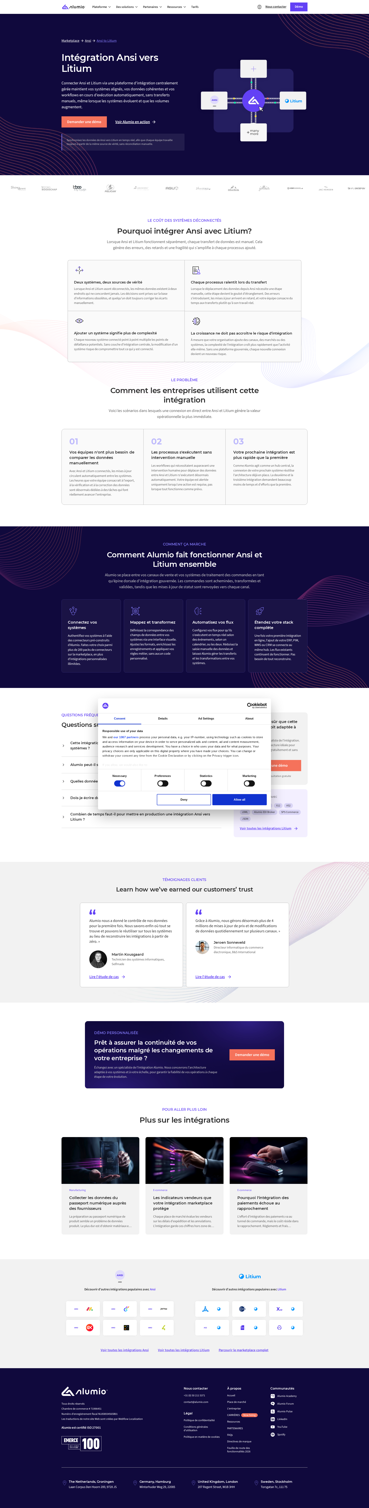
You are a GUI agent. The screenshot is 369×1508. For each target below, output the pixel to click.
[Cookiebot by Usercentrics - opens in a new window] (250, 706)
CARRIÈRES (241, 1415)
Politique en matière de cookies (202, 1437)
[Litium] (249, 1277)
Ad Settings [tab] (206, 718)
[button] (103, 7)
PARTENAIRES (235, 1428)
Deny (183, 799)
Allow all (239, 799)
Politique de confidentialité (199, 1420)
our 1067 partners (126, 737)
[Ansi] (120, 1277)
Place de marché (236, 1402)
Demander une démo (84, 122)
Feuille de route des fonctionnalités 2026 (238, 1449)
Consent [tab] (119, 718)
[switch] (162, 783)
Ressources (233, 1422)
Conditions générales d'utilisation (196, 1428)
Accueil (231, 1395)
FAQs (230, 1435)
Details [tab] (163, 718)
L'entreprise (234, 1409)
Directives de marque (239, 1441)
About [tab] (249, 718)
